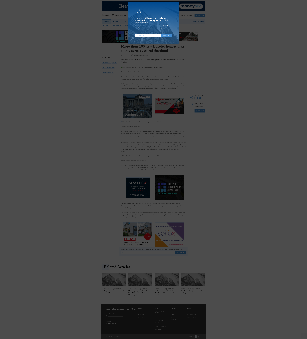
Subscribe (166, 35)
